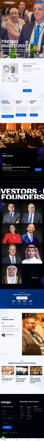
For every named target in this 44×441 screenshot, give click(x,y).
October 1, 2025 (5, 381)
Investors (29, 407)
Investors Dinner (19, 101)
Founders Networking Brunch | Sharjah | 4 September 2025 (21, 380)
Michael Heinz (6, 260)
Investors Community (6, 101)
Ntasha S (5, 240)
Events (3, 376)
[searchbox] (32, 86)
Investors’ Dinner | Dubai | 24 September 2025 (7, 379)
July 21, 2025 (32, 384)
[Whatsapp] (3, 438)
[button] (22, 135)
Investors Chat (33, 101)
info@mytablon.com (38, 408)
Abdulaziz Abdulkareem (9, 280)
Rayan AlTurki (27, 260)
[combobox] (25, 81)
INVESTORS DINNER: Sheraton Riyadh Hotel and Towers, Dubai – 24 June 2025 (35, 380)
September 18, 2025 (19, 383)
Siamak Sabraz (27, 220)
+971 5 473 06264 (38, 410)
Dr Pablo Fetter (27, 240)
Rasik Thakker (7, 220)
